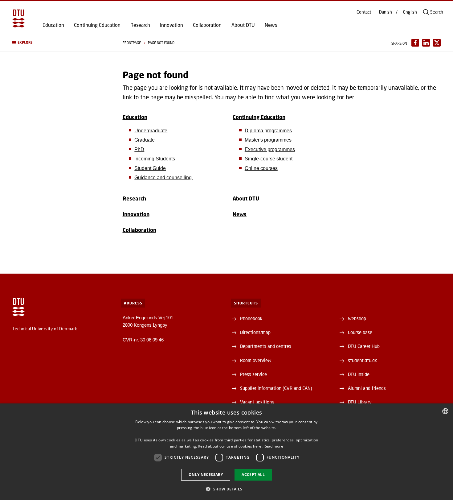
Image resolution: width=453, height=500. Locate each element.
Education (53, 25)
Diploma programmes (268, 130)
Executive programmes (270, 149)
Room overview (255, 360)
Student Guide (150, 168)
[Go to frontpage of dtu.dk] (18, 18)
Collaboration (207, 25)
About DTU (243, 25)
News (271, 25)
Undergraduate (150, 130)
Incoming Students (154, 158)
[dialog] (226, 451)
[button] (61, 43)
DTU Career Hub (364, 346)
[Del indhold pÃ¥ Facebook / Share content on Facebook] (415, 43)
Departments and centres (265, 346)
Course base (360, 332)
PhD (139, 149)
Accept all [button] (253, 474)
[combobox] (445, 411)
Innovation (171, 25)
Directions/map (255, 332)
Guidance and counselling (163, 177)
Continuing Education (97, 25)
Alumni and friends (367, 388)
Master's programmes (268, 140)
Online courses (261, 168)
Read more (273, 446)
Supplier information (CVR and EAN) (276, 388)
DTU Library (360, 402)
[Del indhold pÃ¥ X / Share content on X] (437, 43)
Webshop (357, 318)
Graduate (144, 140)
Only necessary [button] (206, 474)
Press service (253, 374)
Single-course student (268, 158)
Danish (385, 12)
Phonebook (251, 318)
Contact (364, 12)
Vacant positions (257, 402)
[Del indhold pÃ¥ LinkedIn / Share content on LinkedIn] (426, 43)
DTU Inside (358, 374)
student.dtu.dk (362, 360)
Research (140, 25)
